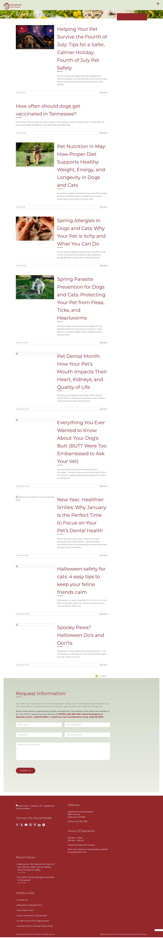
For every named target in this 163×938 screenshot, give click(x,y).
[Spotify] (43, 825)
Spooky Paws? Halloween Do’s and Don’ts (80, 635)
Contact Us (22, 900)
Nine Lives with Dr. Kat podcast (32, 915)
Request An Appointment (29, 905)
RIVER (62, 714)
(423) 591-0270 (96, 717)
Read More (103, 92)
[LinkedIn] (39, 825)
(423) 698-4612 (73, 714)
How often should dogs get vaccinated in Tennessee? (35, 878)
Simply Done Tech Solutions (137, 934)
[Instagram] (30, 825)
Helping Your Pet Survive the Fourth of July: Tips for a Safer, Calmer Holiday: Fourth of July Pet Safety (35, 867)
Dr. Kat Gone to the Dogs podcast (33, 921)
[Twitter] (21, 825)
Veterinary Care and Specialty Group (69, 717)
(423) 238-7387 (80, 821)
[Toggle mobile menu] (158, 3)
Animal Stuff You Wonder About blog (35, 926)
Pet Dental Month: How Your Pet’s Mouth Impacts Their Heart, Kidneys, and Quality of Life (82, 371)
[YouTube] (26, 825)
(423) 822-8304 (41, 717)
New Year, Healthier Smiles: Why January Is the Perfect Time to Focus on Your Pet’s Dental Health (81, 515)
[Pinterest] (35, 825)
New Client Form (25, 910)
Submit (24, 770)
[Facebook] (17, 825)
